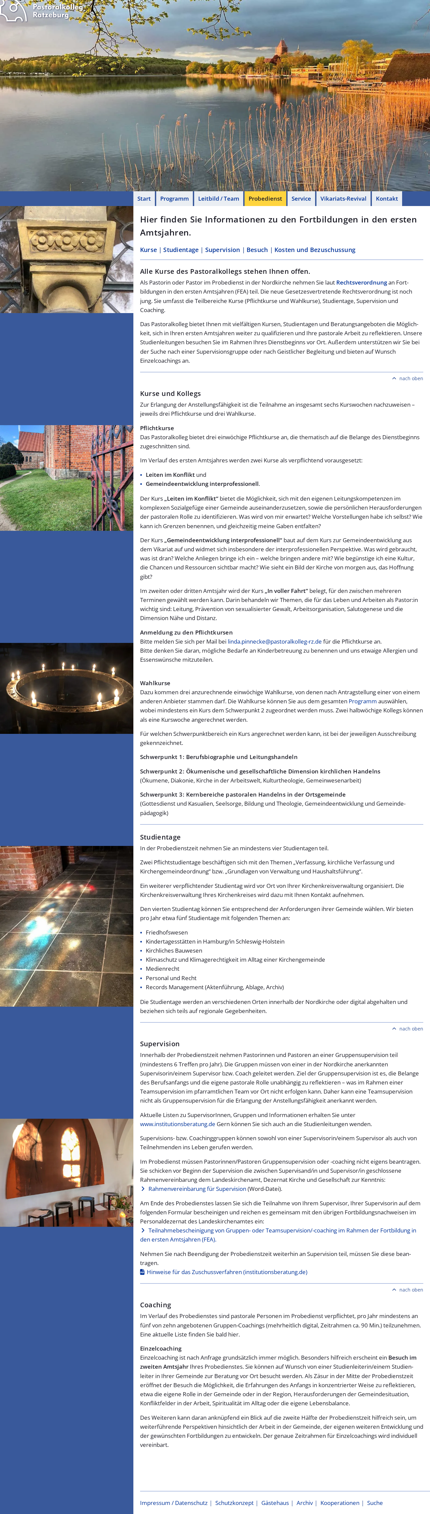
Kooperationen (339, 1503)
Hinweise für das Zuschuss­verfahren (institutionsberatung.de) (227, 1272)
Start (144, 198)
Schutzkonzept (234, 1503)
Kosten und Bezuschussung (315, 250)
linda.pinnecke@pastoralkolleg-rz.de (275, 641)
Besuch (257, 250)
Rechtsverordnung (361, 282)
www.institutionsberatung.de (177, 1124)
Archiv (305, 1503)
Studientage (181, 250)
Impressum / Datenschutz (174, 1503)
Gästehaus (275, 1503)
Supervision (222, 250)
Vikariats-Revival (343, 198)
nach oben (411, 378)
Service (301, 198)
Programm (174, 198)
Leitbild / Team (218, 198)
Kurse (148, 250)
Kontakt (387, 198)
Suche (375, 1503)
